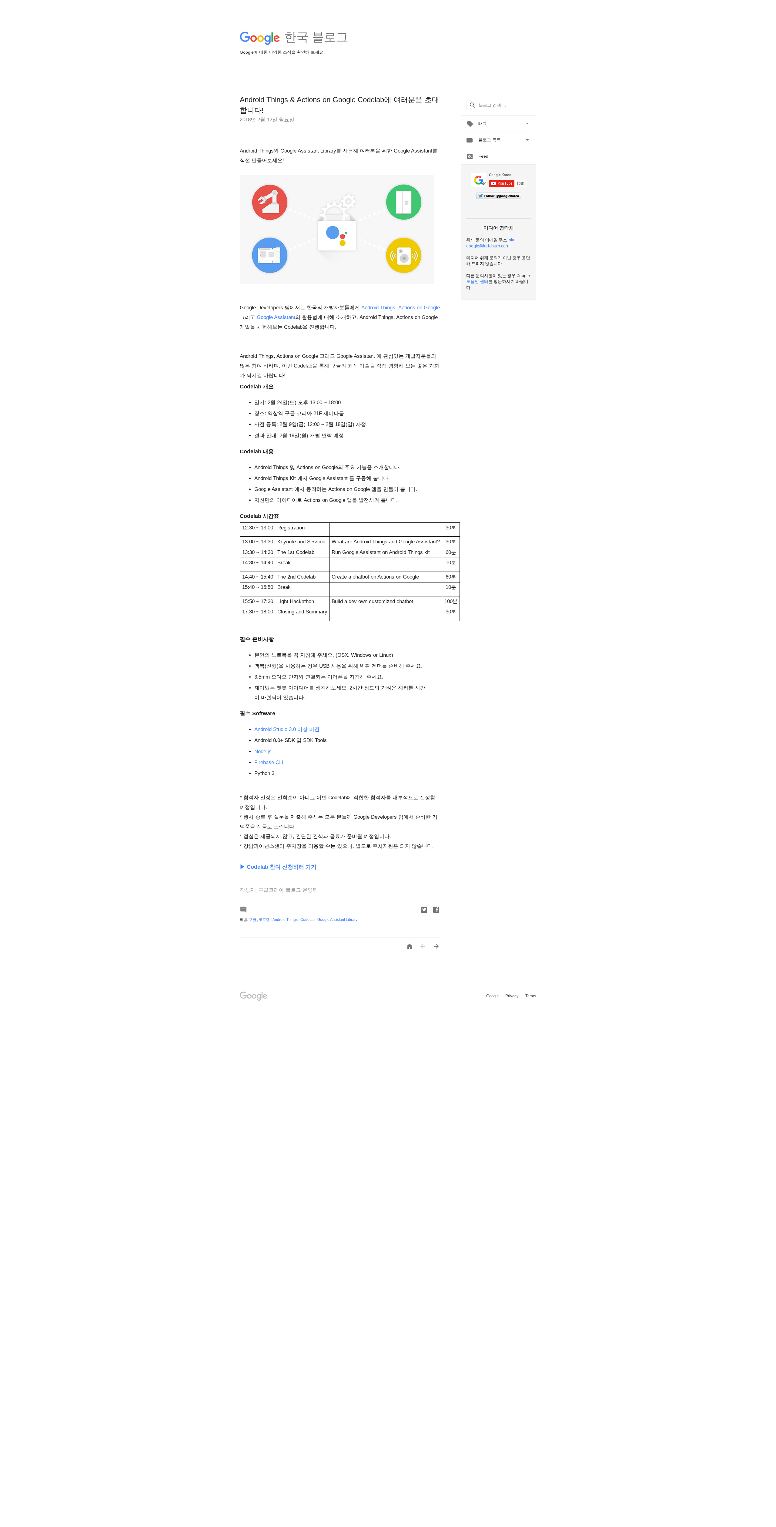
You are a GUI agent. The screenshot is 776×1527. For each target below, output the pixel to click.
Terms (530, 996)
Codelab (308, 920)
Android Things (378, 307)
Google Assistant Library (337, 920)
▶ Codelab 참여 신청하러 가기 (278, 867)
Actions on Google (419, 307)
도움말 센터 (477, 281)
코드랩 (265, 920)
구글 (253, 920)
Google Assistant (276, 317)
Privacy (512, 996)
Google (493, 996)
